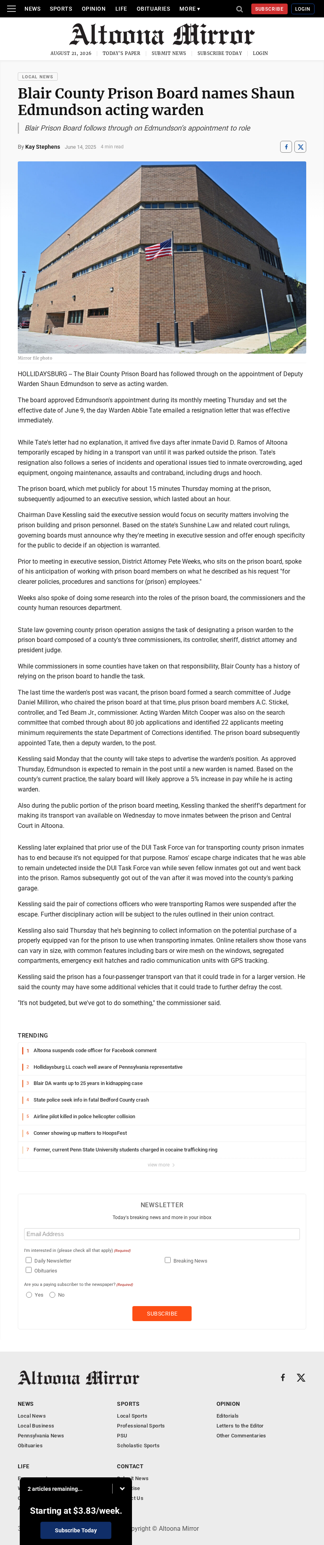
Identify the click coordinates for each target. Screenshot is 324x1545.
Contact (130, 1466)
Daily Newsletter (52, 1261)
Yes (38, 1295)
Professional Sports (141, 1426)
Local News (37, 77)
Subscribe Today (220, 53)
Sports (61, 9)
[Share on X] (300, 147)
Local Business (36, 1426)
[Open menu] (11, 9)
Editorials (228, 1416)
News (32, 9)
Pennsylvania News (41, 1436)
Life (121, 9)
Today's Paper (122, 53)
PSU (122, 1436)
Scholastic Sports (138, 1445)
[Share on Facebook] (286, 147)
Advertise (128, 1488)
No (61, 1295)
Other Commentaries (241, 1436)
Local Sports (132, 1416)
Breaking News (190, 1261)
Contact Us (130, 1498)
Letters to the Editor (240, 1426)
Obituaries (153, 9)
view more (159, 1165)
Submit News (169, 53)
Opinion (94, 9)
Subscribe (269, 9)
